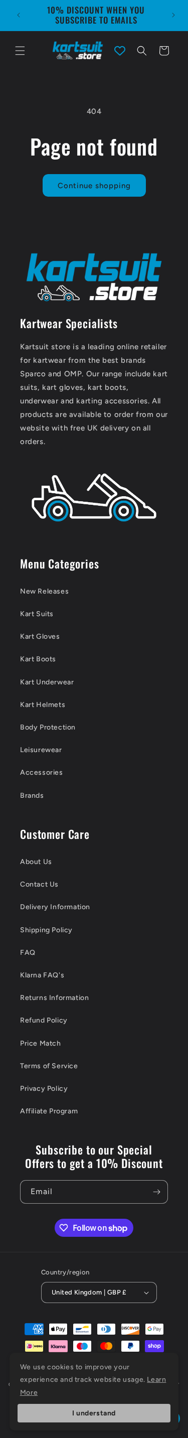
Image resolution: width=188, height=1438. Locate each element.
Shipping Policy (46, 930)
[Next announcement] (173, 15)
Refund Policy (44, 1020)
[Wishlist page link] (119, 50)
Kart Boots (38, 659)
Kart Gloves (40, 636)
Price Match (40, 1043)
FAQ (28, 952)
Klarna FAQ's (42, 975)
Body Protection (48, 727)
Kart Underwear (47, 682)
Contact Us (39, 884)
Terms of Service (49, 1066)
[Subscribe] (156, 1192)
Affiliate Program (49, 1111)
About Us (36, 861)
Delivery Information (55, 907)
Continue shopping (94, 185)
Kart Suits (37, 614)
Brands (32, 795)
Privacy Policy (44, 1088)
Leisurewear (41, 750)
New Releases (44, 591)
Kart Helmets (42, 704)
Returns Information (54, 997)
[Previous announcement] (19, 15)
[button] (20, 51)
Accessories (41, 772)
